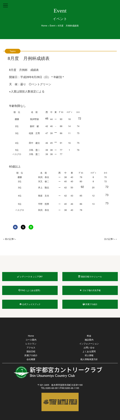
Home (44, 25)
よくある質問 (89, 351)
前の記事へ (10, 238)
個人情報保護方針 (89, 359)
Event (52, 25)
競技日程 (31, 351)
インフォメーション (89, 343)
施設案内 (89, 339)
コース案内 (30, 339)
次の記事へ (110, 238)
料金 (89, 335)
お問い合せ (89, 347)
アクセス (31, 347)
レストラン (30, 343)
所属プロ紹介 (31, 355)
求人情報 (89, 355)
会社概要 (31, 359)
